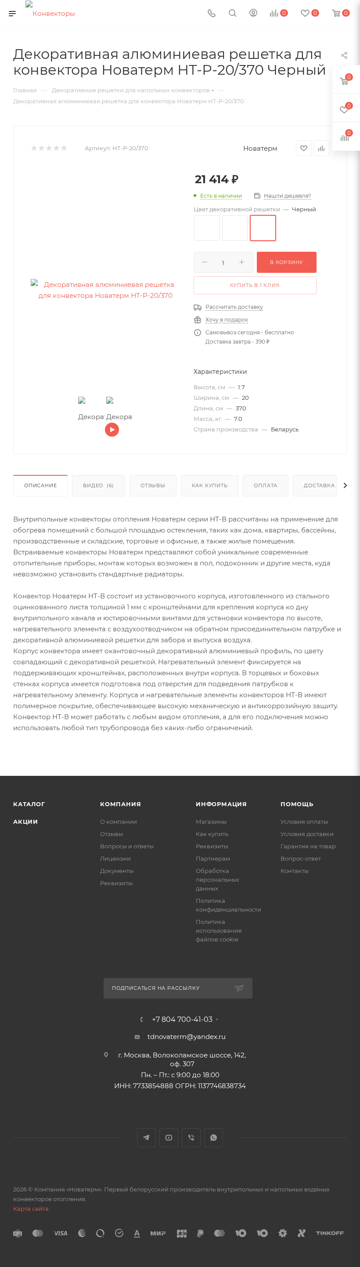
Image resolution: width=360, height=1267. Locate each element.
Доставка (319, 485)
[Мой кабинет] (253, 14)
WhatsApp (213, 1137)
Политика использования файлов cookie (219, 930)
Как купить (210, 485)
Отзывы (153, 485)
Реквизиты (116, 883)
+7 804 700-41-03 (182, 1019)
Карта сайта (31, 1208)
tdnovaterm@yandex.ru (187, 1036)
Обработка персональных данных (217, 879)
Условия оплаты (304, 821)
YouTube (168, 1137)
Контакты (295, 870)
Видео (98, 485)
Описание (40, 485)
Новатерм (260, 148)
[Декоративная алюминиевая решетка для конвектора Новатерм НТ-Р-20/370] (105, 290)
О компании (118, 821)
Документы (116, 870)
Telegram (146, 1137)
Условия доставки (307, 833)
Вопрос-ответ (301, 858)
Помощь (297, 803)
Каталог (29, 803)
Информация (221, 803)
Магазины (211, 821)
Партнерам (213, 858)
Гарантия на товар (308, 846)
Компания (120, 803)
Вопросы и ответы (127, 846)
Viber (191, 1137)
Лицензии (115, 858)
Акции (25, 821)
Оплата (265, 485)
